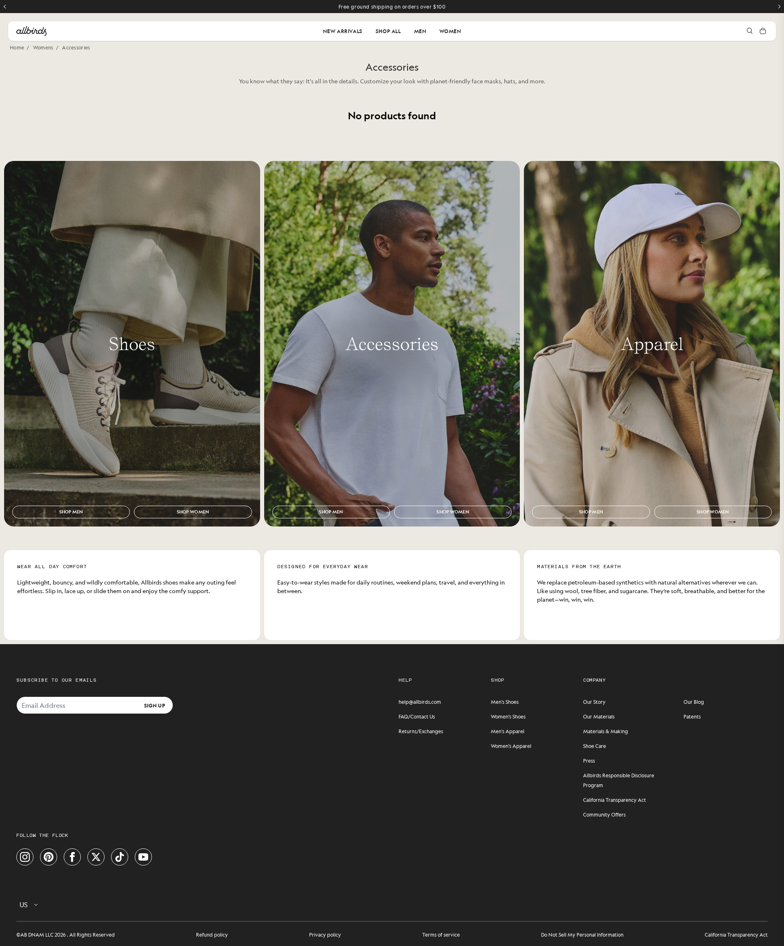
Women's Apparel (511, 746)
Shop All (388, 31)
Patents (692, 716)
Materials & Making (605, 731)
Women (450, 31)
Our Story (594, 701)
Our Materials (599, 716)
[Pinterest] (48, 857)
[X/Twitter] (96, 857)
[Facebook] (72, 857)
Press (589, 760)
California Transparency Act (614, 800)
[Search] (750, 31)
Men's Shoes (505, 701)
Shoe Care (594, 746)
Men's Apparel (507, 731)
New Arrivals (343, 31)
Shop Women (193, 512)
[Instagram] (24, 857)
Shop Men (71, 512)
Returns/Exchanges (421, 731)
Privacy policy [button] (325, 934)
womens (43, 47)
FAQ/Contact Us (417, 716)
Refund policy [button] (212, 934)
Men (420, 31)
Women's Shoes (508, 716)
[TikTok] (119, 857)
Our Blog (694, 701)
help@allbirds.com (420, 701)
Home (17, 47)
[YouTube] (143, 857)
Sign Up (154, 705)
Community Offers (604, 814)
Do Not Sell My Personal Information (582, 934)
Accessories (76, 47)
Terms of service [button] (441, 934)
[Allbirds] (31, 31)
